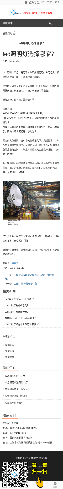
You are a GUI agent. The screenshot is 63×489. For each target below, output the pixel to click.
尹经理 (15, 263)
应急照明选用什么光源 (16, 389)
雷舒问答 (9, 351)
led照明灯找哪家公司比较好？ (20, 299)
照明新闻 (9, 345)
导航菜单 (7, 23)
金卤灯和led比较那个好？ (27, 283)
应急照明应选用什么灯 (16, 382)
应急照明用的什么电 (15, 375)
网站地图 (43, 458)
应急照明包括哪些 (14, 403)
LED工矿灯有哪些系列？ (17, 305)
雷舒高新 (9, 357)
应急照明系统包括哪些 (16, 396)
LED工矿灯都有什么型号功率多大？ (23, 324)
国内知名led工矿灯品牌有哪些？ (21, 318)
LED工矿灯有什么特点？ (17, 311)
